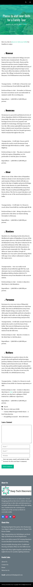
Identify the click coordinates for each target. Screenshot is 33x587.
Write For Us (5, 570)
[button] (26, 2)
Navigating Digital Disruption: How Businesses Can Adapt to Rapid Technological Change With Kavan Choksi (16, 529)
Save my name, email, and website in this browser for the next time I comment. (16, 460)
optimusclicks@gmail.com (14, 575)
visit (11, 392)
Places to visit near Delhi (11, 409)
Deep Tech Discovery (8, 499)
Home (3, 567)
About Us (4, 562)
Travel (6, 407)
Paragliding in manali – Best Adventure (16, 417)
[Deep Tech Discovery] (5, 2)
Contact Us (5, 565)
